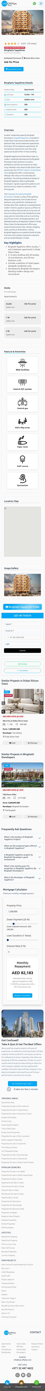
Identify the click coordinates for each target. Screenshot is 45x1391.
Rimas (4, 1291)
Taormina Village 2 (9, 1298)
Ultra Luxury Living (9, 1244)
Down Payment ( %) (18, 919)
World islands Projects (10, 1125)
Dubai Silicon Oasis (33, 58)
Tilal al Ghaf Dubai (8, 1129)
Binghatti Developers (13, 58)
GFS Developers (8, 1228)
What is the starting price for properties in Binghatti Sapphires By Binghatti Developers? (20, 868)
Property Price (14, 905)
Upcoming (35, 1347)
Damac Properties (8, 1224)
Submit (23, 650)
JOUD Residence (8, 1272)
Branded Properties (9, 1252)
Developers (21, 1352)
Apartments (29, 90)
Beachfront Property (9, 1237)
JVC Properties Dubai (10, 1151)
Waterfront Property (9, 1240)
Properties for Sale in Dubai (12, 1179)
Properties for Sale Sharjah (12, 1205)
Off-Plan (19, 1347)
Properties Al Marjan (9, 1213)
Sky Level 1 (6, 1268)
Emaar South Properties (11, 1132)
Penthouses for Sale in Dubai (13, 1194)
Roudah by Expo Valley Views (13, 1306)
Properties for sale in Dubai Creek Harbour (18, 1162)
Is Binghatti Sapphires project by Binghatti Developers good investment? (18, 857)
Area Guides (21, 1344)
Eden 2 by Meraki (8, 1302)
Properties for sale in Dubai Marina (15, 1110)
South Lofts (6, 1276)
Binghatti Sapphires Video (23, 606)
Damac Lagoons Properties (12, 1140)
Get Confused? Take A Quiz (22, 1084)
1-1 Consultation (22, 670)
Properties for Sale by (16, 194)
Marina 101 (6, 1313)
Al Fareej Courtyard (9, 1317)
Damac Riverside (8, 1102)
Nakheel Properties (9, 1220)
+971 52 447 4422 (22, 1368)
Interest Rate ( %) (16, 945)
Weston (5, 1294)
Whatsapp (33, 743)
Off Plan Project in (24, 170)
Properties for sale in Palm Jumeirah (15, 1136)
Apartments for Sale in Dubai (13, 1183)
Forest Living (6, 1121)
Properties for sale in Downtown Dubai (16, 1114)
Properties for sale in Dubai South (14, 1159)
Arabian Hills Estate (9, 1117)
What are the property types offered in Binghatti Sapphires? (20, 847)
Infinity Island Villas (9, 1287)
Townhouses (6, 1349)
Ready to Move (37, 1344)
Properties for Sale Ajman (11, 1201)
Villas (4, 1347)
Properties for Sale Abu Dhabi (13, 1209)
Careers (35, 1349)
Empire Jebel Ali (8, 1280)
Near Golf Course (8, 1248)
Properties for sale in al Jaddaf (13, 1171)
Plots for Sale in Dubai (10, 1198)
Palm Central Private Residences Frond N (17, 1265)
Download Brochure (15, 69)
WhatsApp (23, 664)
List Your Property (8, 1255)
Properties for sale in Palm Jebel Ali (15, 1106)
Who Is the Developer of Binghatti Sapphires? (19, 878)
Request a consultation (22, 995)
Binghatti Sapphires (21, 138)
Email (13, 743)
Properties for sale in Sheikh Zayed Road (17, 1175)
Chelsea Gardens (8, 1283)
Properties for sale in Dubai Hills (14, 1144)
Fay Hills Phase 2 (8, 1309)
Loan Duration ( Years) (19, 935)
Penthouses (6, 1352)
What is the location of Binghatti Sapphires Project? (18, 838)
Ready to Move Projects (11, 1216)
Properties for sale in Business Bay (15, 1155)
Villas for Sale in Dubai (10, 1190)
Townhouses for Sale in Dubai (13, 1186)
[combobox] (8, 637)
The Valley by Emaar (9, 1147)
